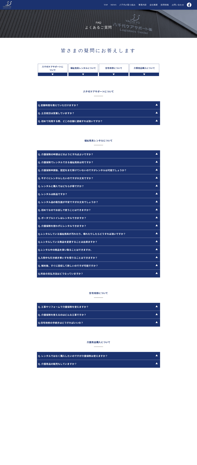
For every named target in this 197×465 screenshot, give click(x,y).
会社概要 (154, 5)
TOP (106, 5)
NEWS (113, 5)
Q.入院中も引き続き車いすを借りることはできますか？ (68, 257)
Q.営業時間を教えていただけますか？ (58, 105)
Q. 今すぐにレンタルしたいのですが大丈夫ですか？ (65, 178)
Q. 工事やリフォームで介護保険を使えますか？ (63, 306)
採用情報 (165, 5)
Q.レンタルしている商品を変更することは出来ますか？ (67, 241)
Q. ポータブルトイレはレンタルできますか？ (62, 218)
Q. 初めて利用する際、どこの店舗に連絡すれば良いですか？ (70, 121)
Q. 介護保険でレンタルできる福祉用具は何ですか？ (65, 162)
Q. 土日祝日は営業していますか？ (56, 113)
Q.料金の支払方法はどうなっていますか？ (60, 273)
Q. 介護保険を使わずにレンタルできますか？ (62, 226)
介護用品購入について (144, 67)
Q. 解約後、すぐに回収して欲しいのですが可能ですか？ (68, 265)
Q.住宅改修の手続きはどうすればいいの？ (60, 322)
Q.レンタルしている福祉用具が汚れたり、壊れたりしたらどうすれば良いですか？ (82, 233)
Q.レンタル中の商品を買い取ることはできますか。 (65, 249)
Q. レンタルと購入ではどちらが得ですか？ (61, 186)
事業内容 (143, 5)
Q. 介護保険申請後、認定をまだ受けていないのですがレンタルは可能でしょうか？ (82, 170)
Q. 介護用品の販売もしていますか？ (57, 363)
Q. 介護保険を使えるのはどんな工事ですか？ (62, 314)
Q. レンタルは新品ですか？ (52, 194)
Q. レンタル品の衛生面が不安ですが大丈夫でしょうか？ (68, 202)
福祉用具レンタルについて (83, 67)
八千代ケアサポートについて (52, 68)
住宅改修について (113, 67)
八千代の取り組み (127, 5)
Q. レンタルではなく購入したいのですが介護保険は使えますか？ (73, 356)
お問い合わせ (178, 5)
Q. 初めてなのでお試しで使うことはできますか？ (64, 210)
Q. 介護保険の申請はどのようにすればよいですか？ (65, 154)
